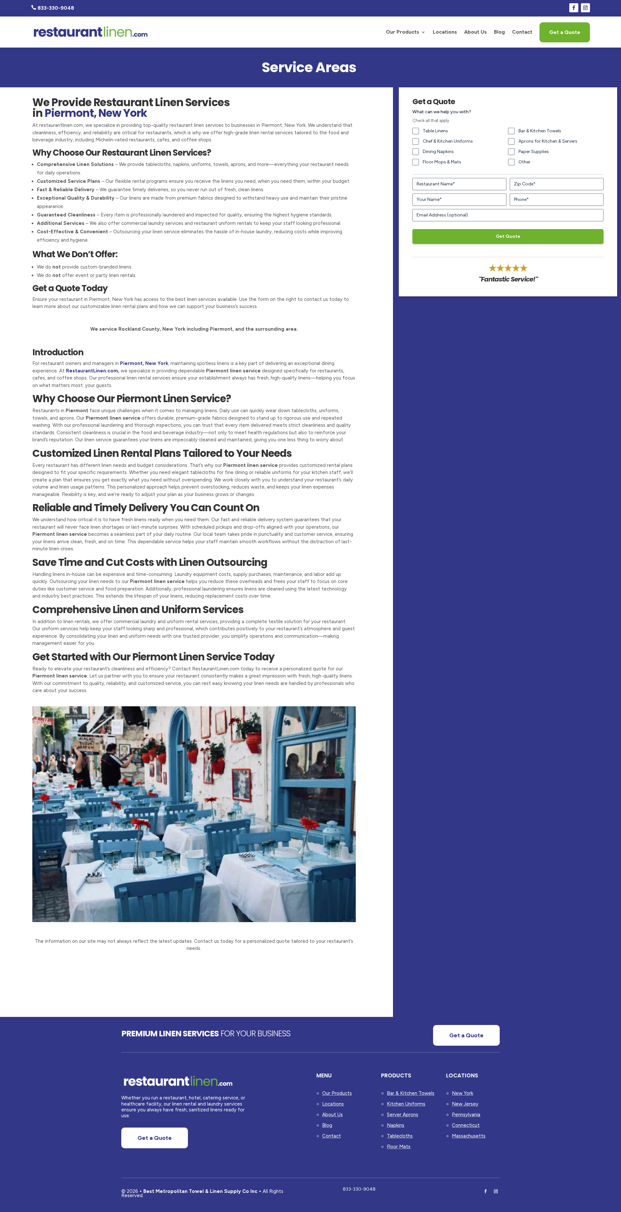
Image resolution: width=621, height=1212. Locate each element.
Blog (499, 32)
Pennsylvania (466, 1115)
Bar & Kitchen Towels (539, 131)
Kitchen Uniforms (406, 1104)
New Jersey (465, 1104)
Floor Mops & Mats (442, 162)
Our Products (402, 32)
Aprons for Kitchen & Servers (547, 141)
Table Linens (435, 131)
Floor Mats (398, 1147)
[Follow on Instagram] (585, 7)
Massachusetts (468, 1136)
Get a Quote (564, 32)
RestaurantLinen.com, (92, 371)
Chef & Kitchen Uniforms (448, 141)
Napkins (395, 1125)
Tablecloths (400, 1136)
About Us (475, 32)
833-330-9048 (359, 1189)
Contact (522, 32)
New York (462, 1093)
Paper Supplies (533, 151)
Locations (445, 32)
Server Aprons (402, 1115)
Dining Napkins (438, 151)
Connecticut (466, 1125)
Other (524, 162)
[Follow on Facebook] (573, 7)
